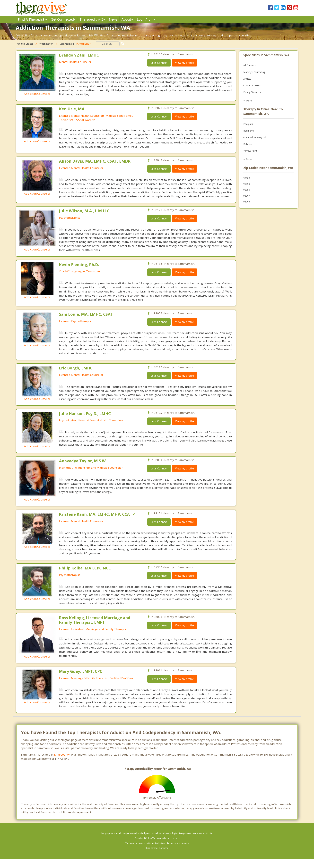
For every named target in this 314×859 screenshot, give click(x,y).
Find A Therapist (31, 19)
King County (62, 754)
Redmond (248, 130)
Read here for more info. (157, 848)
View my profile (184, 63)
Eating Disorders (252, 92)
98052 (246, 189)
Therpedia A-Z (91, 19)
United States (25, 43)
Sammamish (67, 43)
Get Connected (62, 19)
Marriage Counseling (254, 72)
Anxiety (247, 78)
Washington (46, 43)
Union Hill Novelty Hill (254, 137)
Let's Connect (159, 63)
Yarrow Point (250, 150)
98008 (246, 178)
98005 (246, 201)
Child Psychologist (252, 85)
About (126, 19)
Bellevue (247, 144)
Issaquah (248, 123)
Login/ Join (145, 19)
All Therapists (250, 65)
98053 (246, 183)
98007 (246, 195)
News (113, 19)
